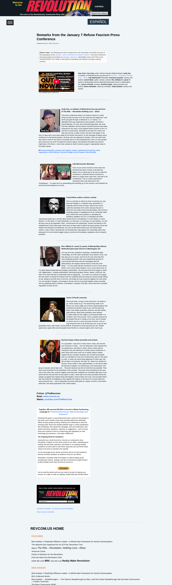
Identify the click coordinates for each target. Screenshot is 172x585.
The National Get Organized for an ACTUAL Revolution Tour (57, 545)
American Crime (38, 551)
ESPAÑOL (99, 6)
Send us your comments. (46, 512)
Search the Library (99, 13)
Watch (59, 548)
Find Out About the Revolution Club (47, 557)
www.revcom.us (51, 396)
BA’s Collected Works (41, 576)
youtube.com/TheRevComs (58, 399)
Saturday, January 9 (70, 57)
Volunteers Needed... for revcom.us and (55, 509)
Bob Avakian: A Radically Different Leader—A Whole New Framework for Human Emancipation (72, 541)
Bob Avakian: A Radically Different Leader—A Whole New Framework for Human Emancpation (72, 573)
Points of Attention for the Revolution (47, 554)
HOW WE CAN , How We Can (61, 561)
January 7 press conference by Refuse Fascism (72, 55)
